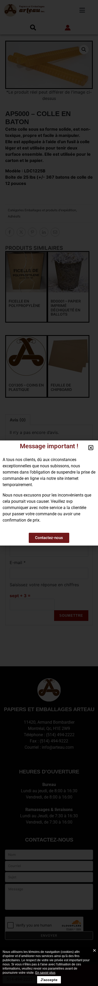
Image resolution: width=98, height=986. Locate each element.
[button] (91, 448)
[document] (49, 493)
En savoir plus (45, 973)
